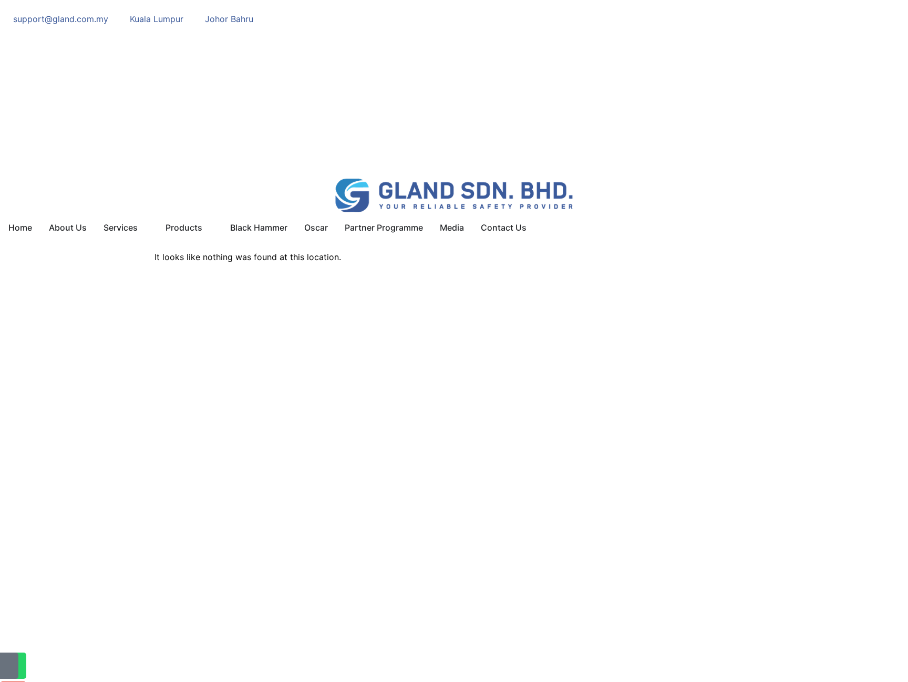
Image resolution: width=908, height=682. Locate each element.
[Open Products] (209, 227)
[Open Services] (144, 227)
